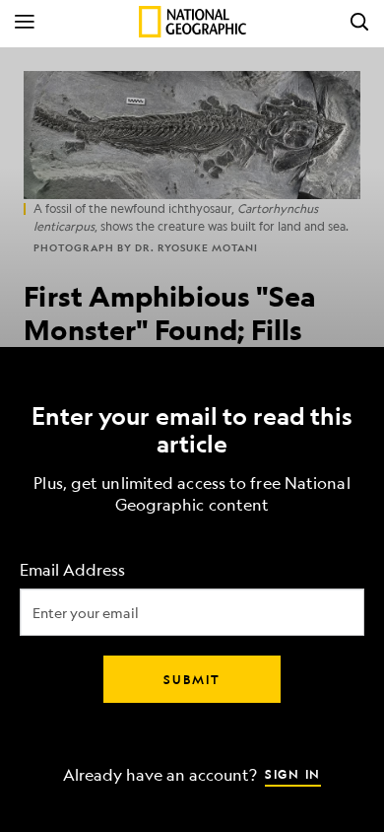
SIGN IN (293, 774)
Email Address (72, 570)
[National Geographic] (192, 21)
